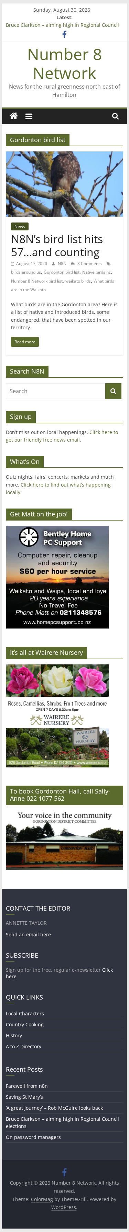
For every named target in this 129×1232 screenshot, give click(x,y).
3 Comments (89, 263)
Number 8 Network (64, 63)
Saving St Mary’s (24, 1097)
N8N (62, 263)
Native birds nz (96, 272)
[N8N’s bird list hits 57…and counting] (64, 155)
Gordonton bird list (61, 272)
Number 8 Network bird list (37, 281)
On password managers (33, 1137)
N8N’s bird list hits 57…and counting (57, 245)
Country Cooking (25, 1024)
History (14, 1035)
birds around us (26, 272)
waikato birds (78, 281)
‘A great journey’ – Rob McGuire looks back (54, 1108)
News (19, 226)
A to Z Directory (23, 1046)
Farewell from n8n (27, 1086)
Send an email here (28, 934)
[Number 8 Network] (13, 116)
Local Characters (25, 1013)
